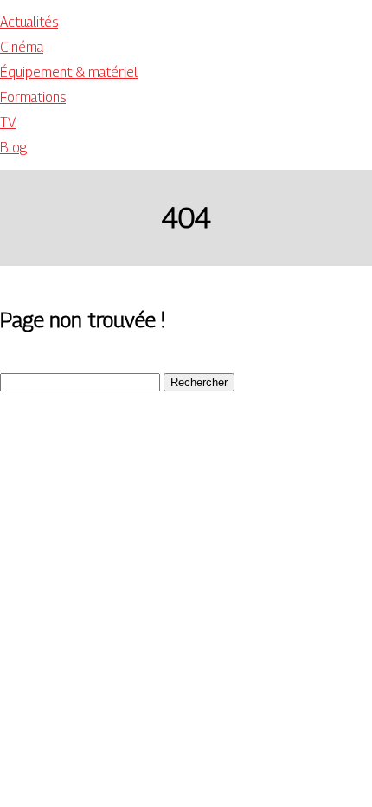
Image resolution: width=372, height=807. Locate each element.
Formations (33, 97)
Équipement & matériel (69, 72)
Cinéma (21, 47)
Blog (13, 147)
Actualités (29, 22)
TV (8, 122)
